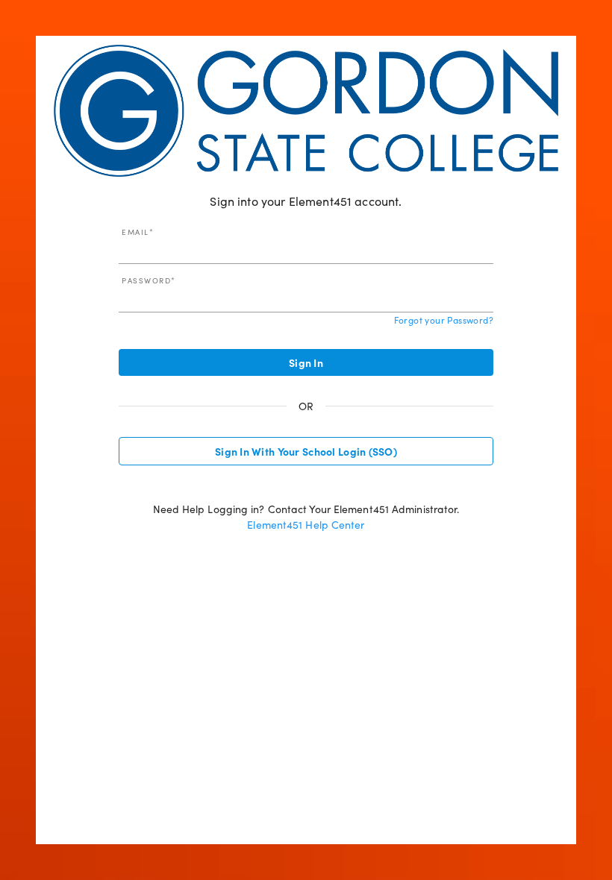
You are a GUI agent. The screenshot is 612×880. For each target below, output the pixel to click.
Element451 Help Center (305, 524)
